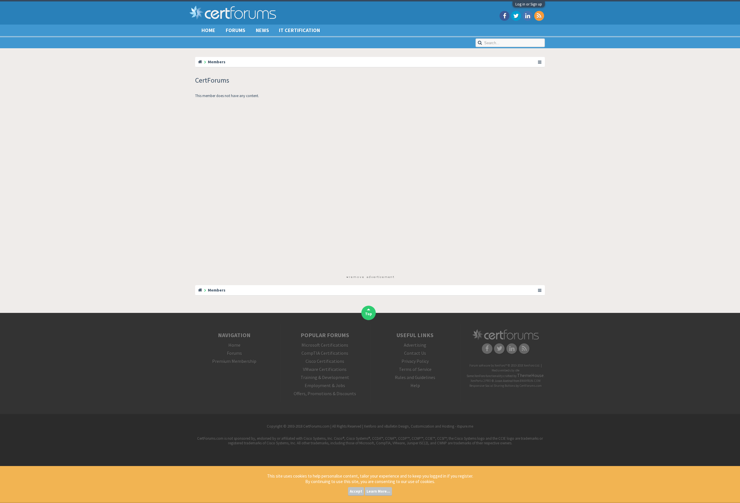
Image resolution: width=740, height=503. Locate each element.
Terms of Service (415, 369)
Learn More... (378, 491)
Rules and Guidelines (415, 377)
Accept (356, 491)
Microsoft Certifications (324, 345)
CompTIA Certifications (324, 353)
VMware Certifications (325, 369)
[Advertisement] (370, 187)
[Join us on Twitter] (516, 15)
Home (208, 30)
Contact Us (415, 353)
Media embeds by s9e (505, 370)
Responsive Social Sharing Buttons (492, 386)
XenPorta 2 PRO (481, 381)
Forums (235, 30)
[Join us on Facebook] (504, 15)
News (262, 30)
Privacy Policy (415, 361)
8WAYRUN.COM (530, 381)
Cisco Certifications (325, 361)
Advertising (415, 345)
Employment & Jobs (325, 385)
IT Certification (299, 30)
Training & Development (325, 377)
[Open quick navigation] (540, 62)
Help (415, 385)
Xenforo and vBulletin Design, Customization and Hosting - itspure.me (418, 426)
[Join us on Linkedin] (527, 15)
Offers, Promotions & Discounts (325, 393)
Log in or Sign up (528, 4)
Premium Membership (234, 361)
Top (368, 313)
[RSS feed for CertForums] (539, 15)
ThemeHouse (530, 375)
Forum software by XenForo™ (504, 365)
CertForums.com (530, 386)
